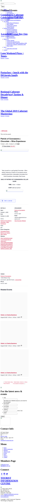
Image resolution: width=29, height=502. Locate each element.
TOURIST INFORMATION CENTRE (9, 481)
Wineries (6, 450)
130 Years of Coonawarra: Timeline (15, 16)
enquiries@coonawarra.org (7, 440)
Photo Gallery (10, 46)
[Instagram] (4, 474)
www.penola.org (4, 496)
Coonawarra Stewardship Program (15, 17)
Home (5, 9)
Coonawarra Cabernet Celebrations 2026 (16, 44)
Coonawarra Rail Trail (12, 31)
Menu (3, 6)
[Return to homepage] (1, 2)
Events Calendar (10, 40)
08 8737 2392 (4, 436)
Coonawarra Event (5, 231)
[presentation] (14, 303)
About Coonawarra (8, 449)
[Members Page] (5, 464)
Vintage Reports (10, 27)
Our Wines (6, 21)
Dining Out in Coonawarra (13, 35)
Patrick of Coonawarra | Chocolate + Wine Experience (6, 222)
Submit (2, 416)
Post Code (20, 410)
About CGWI (7, 451)
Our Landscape (10, 13)
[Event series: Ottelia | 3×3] (21, 317)
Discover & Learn (8, 10)
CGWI (8, 18)
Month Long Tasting (5, 233)
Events (5, 453)
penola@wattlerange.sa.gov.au (11, 494)
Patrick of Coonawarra (19, 210)
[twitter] (7, 474)
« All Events (4, 131)
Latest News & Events (12, 48)
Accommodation (10, 36)
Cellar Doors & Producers (13, 23)
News (5, 47)
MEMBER (5, 466)
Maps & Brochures (11, 37)
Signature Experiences (12, 29)
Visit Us (5, 456)
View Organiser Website (20, 221)
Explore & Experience (9, 28)
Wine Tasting (4, 234)
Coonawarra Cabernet (12, 25)
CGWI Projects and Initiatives (14, 20)
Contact (5, 50)
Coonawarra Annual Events (13, 41)
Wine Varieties (10, 24)
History (8, 14)
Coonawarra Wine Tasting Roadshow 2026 (17, 43)
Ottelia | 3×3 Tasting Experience (9, 315)
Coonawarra (9, 12)
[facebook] (2, 474)
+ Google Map (18, 279)
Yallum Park (9, 33)
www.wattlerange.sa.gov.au (7, 495)
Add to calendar (8, 200)
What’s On (6, 39)
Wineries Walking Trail (12, 32)
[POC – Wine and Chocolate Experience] (14, 150)
